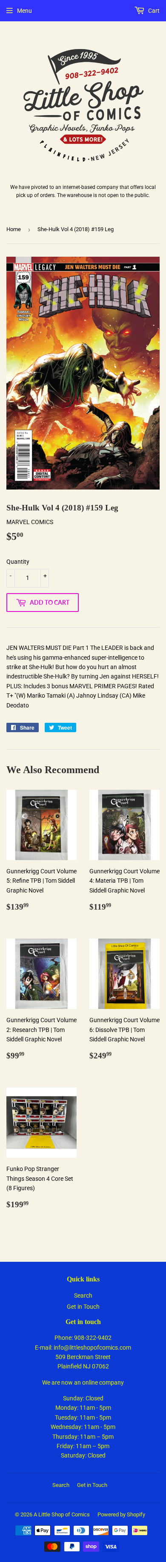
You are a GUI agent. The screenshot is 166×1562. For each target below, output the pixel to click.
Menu (24, 10)
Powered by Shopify (121, 1514)
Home (13, 229)
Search (83, 1295)
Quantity (17, 561)
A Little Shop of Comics (62, 1514)
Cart (153, 10)
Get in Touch (83, 1306)
